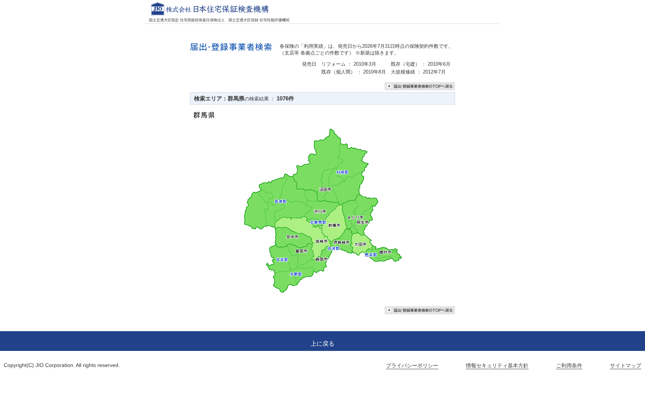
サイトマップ (625, 365)
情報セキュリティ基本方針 (497, 365)
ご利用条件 (569, 365)
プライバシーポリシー (412, 365)
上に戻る (322, 343)
